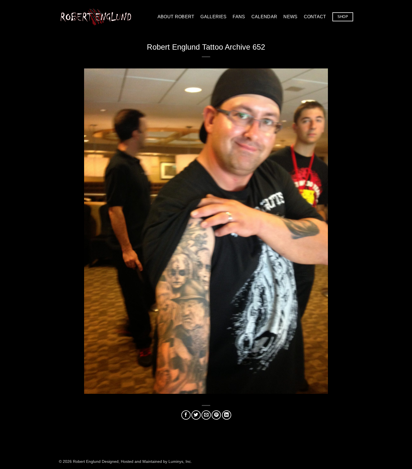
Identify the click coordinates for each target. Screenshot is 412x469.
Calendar (264, 16)
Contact (315, 16)
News (290, 16)
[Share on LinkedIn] (226, 415)
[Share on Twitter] (196, 415)
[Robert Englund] (96, 17)
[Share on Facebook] (186, 415)
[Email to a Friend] (206, 415)
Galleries (213, 16)
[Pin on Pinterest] (216, 415)
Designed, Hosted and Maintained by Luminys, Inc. (147, 461)
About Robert (176, 16)
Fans (239, 16)
